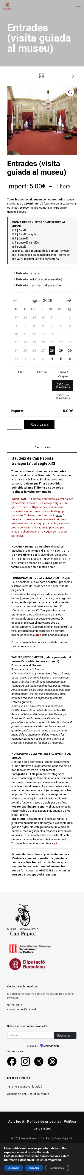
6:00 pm (63, 396)
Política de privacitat (44, 1121)
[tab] (42, 447)
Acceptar (13, 1168)
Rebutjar (34, 1168)
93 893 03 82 (15, 1005)
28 (52, 350)
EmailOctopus (51, 1046)
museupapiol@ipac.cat (21, 1009)
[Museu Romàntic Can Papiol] (7, 5)
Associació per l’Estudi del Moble (28, 1093)
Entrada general (27, 273)
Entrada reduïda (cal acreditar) (38, 279)
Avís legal (16, 1121)
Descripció (42, 447)
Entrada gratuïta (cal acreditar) (39, 285)
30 (70, 350)
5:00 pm (63, 385)
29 (61, 350)
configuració (53, 1160)
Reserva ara (39, 425)
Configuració (57, 1168)
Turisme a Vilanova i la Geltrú (24, 1086)
